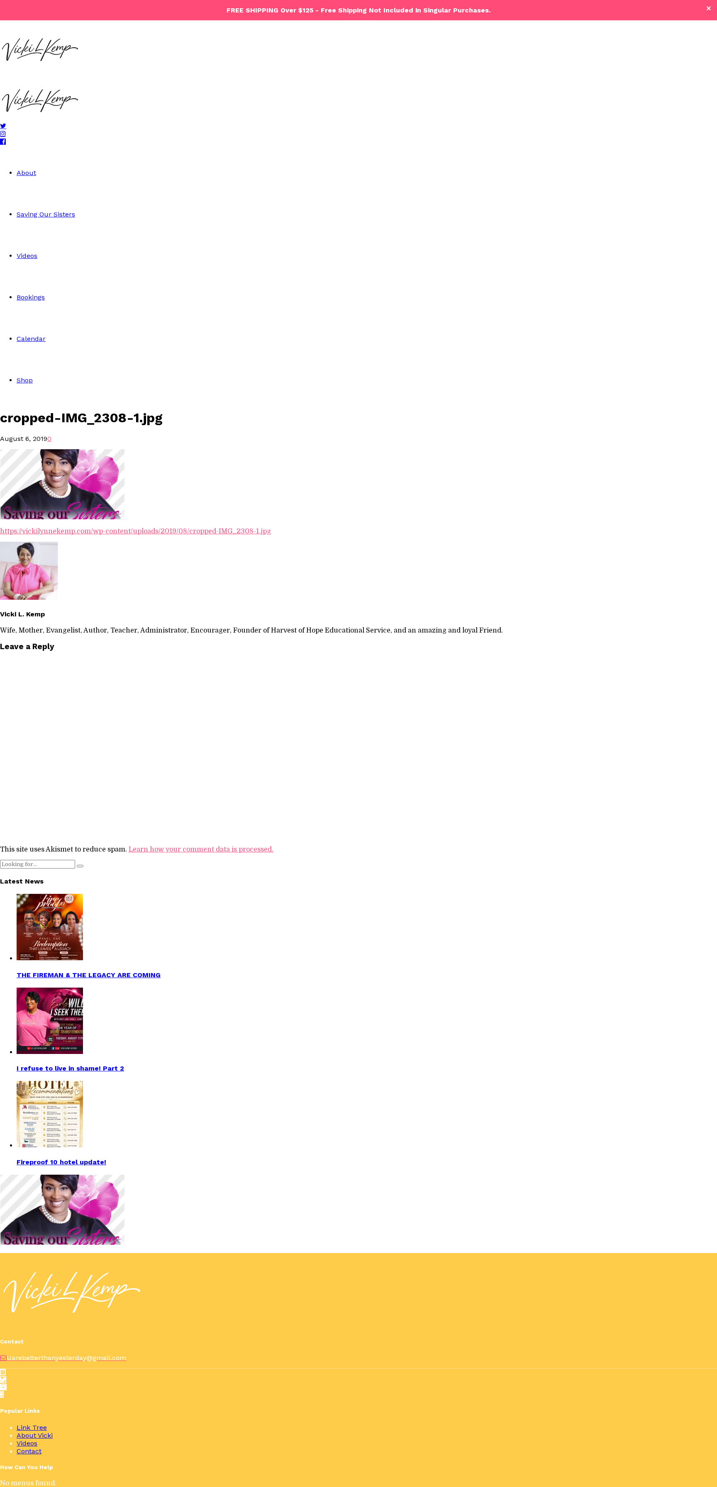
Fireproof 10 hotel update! (61, 1162)
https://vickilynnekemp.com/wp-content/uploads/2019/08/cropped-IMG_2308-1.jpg (135, 531)
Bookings (31, 297)
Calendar (31, 339)
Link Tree (32, 1427)
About (26, 173)
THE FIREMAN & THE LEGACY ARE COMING (89, 975)
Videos (27, 256)
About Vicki (35, 1435)
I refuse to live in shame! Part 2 (70, 1068)
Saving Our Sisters (46, 214)
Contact (29, 1451)
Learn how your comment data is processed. (201, 849)
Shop (25, 380)
